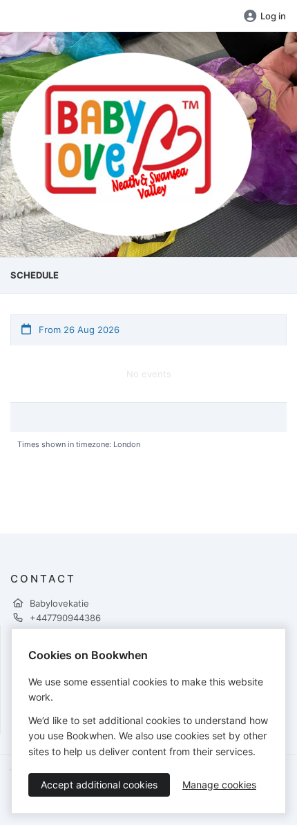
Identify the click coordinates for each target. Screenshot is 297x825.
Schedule (34, 275)
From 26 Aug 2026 (77, 329)
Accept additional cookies (99, 784)
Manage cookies (219, 784)
